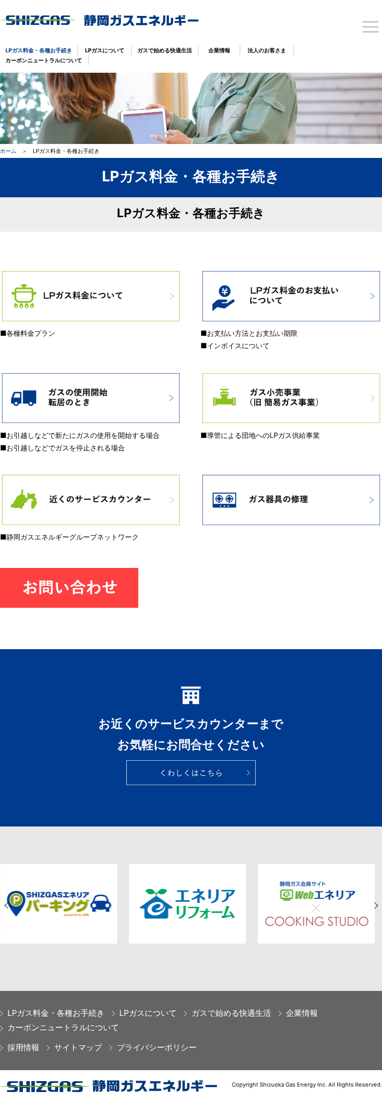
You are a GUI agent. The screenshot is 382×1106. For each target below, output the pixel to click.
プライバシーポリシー (156, 1047)
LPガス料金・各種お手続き (38, 50)
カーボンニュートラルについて (43, 60)
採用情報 (23, 1047)
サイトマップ (78, 1047)
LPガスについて (104, 50)
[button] (7, 905)
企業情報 (219, 50)
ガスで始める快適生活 (164, 50)
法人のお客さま (267, 50)
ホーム (8, 150)
